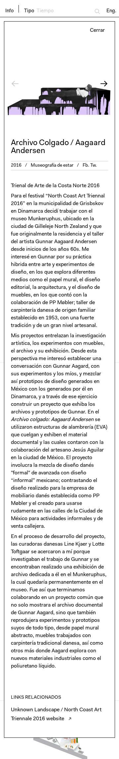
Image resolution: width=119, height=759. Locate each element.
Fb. (86, 165)
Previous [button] (32, 83)
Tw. (93, 165)
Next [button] (87, 83)
